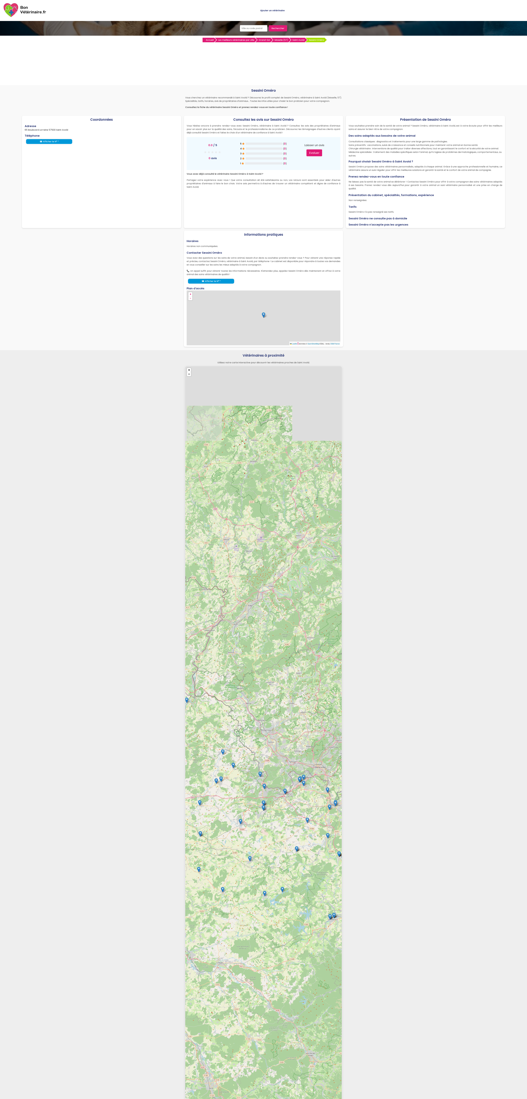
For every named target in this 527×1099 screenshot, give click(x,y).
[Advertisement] (263, 63)
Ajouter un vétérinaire (272, 10)
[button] (263, 315)
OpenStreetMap (313, 343)
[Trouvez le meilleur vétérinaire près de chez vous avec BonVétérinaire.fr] (25, 16)
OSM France (335, 343)
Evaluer (314, 153)
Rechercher (277, 28)
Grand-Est (264, 40)
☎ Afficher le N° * (49, 141)
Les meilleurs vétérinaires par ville (236, 40)
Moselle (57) (281, 40)
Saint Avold (298, 40)
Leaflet (294, 343)
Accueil (210, 40)
